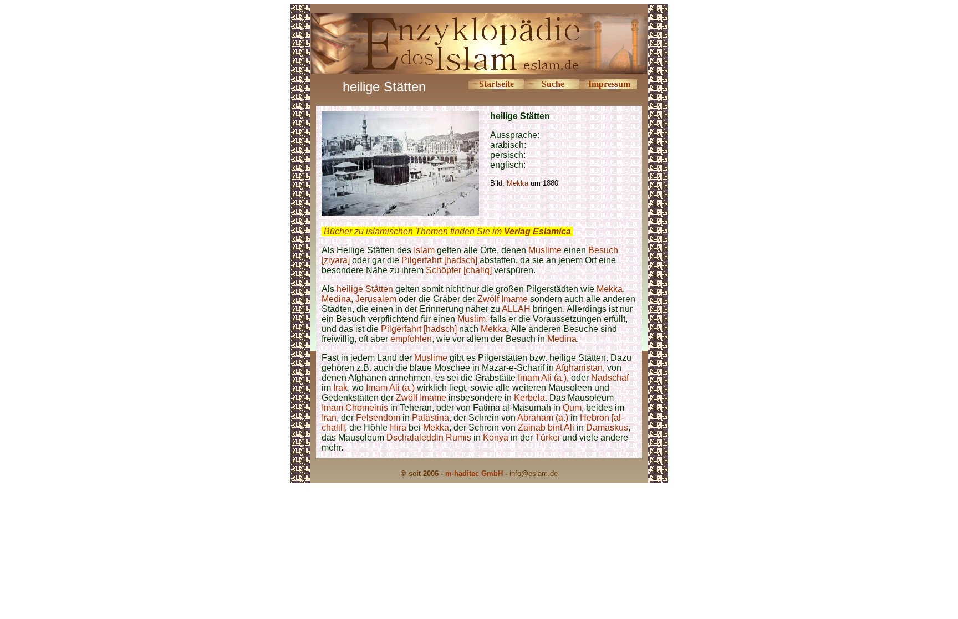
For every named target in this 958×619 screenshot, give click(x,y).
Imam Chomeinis (355, 407)
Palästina (430, 417)
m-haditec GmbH (474, 473)
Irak (340, 387)
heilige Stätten (365, 289)
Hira (398, 427)
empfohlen (411, 339)
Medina (336, 299)
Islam (424, 250)
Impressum (609, 84)
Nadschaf (610, 377)
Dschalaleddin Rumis (428, 437)
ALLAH (516, 309)
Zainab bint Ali (547, 427)
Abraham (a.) (542, 417)
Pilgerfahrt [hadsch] (439, 260)
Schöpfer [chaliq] (460, 270)
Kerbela (529, 397)
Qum (572, 407)
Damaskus (607, 427)
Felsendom (378, 417)
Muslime (545, 250)
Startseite (496, 84)
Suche (553, 84)
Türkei (547, 437)
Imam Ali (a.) (542, 377)
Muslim (471, 319)
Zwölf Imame (502, 299)
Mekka (610, 289)
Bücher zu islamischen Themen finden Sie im (447, 231)
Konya (495, 437)
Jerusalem (375, 299)
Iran (329, 417)
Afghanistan (579, 367)
